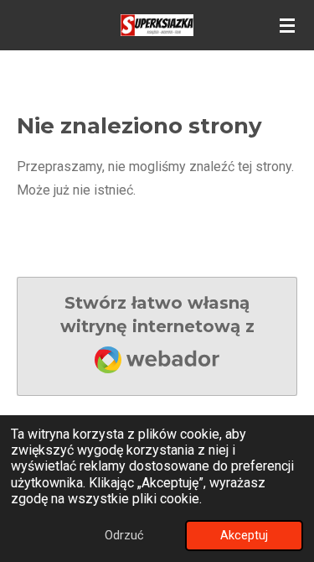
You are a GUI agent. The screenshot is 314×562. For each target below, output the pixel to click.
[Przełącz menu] (287, 25)
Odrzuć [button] (124, 535)
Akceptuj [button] (244, 535)
